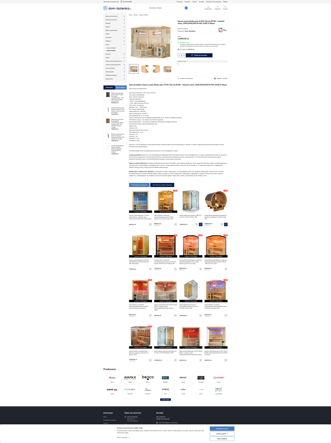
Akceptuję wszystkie (222, 428)
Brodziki (108, 23)
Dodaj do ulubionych (186, 78)
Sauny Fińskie (143, 15)
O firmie (194, 2)
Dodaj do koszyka (200, 55)
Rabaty (225, 2)
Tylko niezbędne (222, 438)
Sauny (136, 15)
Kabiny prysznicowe (112, 16)
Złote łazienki (110, 72)
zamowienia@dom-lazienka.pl (168, 423)
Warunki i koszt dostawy (213, 2)
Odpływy (108, 41)
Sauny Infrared (111, 48)
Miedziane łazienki (111, 75)
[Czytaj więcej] (165, 399)
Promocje (180, 2)
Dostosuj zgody (221, 433)
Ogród (107, 58)
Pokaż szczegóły (122, 437)
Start (130, 15)
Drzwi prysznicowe (111, 20)
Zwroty (105, 423)
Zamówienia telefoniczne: (117, 2)
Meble (107, 34)
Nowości (187, 2)
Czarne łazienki (110, 68)
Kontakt (201, 2)
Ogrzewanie (109, 79)
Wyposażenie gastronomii (114, 61)
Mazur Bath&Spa (190, 31)
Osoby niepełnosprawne (113, 65)
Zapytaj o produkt (222, 78)
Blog (104, 417)
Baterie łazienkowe (111, 30)
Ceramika (108, 37)
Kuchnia (108, 54)
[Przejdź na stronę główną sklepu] (117, 8)
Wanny (108, 27)
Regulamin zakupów (109, 420)
